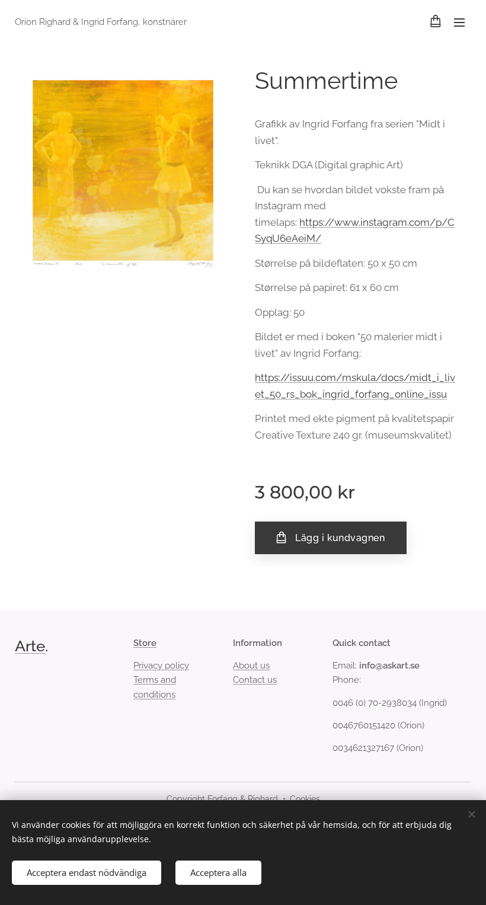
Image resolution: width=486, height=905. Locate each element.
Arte (30, 646)
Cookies (305, 799)
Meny (459, 22)
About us (251, 665)
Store (144, 643)
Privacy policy (161, 665)
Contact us (255, 679)
